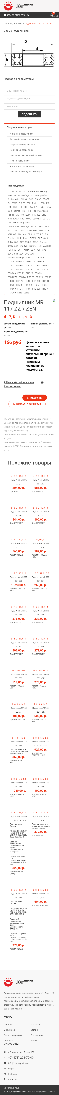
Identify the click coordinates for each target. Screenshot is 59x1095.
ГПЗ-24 (22, 277)
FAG (43, 203)
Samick (43, 242)
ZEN (21, 254)
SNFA (10, 242)
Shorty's (23, 246)
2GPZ (18, 191)
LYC (48, 219)
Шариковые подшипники (22, 144)
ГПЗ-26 (39, 277)
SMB (45, 238)
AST (24, 191)
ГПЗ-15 (36, 265)
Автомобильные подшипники (24, 139)
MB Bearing (18, 222)
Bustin (11, 199)
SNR (16, 242)
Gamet (16, 211)
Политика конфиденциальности (41, 1092)
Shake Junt (13, 246)
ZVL (27, 254)
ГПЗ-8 (28, 289)
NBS (47, 226)
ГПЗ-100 (20, 261)
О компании (9, 1030)
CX (9, 203)
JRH (10, 219)
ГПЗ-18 (19, 269)
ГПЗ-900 (12, 293)
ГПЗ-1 (41, 257)
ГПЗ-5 (36, 285)
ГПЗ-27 (47, 277)
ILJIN (27, 215)
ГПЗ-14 (28, 265)
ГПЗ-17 (11, 269)
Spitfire (32, 246)
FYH (36, 207)
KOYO (28, 219)
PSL (47, 234)
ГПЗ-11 (40, 261)
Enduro (35, 203)
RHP (19, 238)
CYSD (14, 203)
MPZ (27, 222)
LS (44, 219)
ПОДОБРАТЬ (29, 114)
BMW (10, 195)
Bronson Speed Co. (39, 195)
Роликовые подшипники (22, 150)
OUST (36, 234)
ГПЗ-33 (11, 285)
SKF (40, 238)
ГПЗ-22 (29, 273)
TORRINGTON (14, 250)
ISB (38, 215)
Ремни (34, 1040)
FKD (15, 207)
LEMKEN (37, 219)
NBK (41, 226)
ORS (30, 234)
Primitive (12, 238)
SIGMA (33, 238)
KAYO (15, 219)
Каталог (18, 23)
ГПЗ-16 (45, 265)
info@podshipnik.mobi (18, 1063)
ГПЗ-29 (19, 281)
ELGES (22, 203)
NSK (41, 230)
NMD (29, 230)
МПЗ (19, 293)
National (22, 234)
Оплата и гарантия (13, 1035)
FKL (20, 207)
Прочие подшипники (20, 161)
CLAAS (38, 199)
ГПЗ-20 (44, 269)
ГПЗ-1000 (30, 261)
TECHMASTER (44, 246)
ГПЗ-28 (11, 281)
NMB (23, 230)
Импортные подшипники (22, 166)
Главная (8, 23)
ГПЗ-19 (28, 269)
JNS (44, 215)
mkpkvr (11, 1068)
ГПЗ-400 (28, 285)
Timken (25, 250)
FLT (25, 207)
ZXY (32, 254)
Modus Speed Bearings (18, 226)
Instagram (13, 1074)
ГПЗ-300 (36, 281)
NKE (17, 230)
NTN (47, 230)
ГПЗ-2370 (12, 277)
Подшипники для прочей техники (26, 155)
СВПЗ (26, 293)
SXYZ (35, 242)
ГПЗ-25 (30, 277)
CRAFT (46, 199)
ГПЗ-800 (36, 289)
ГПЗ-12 (11, 265)
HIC (23, 211)
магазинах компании (38, 419)
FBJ (48, 203)
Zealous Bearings (16, 257)
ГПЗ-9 (45, 289)
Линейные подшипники (21, 134)
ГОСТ (34, 257)
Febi (42, 207)
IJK (17, 215)
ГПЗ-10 (11, 261)
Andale (31, 191)
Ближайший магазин (19, 382)
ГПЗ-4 (19, 285)
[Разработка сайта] (29, 1088)
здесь (6, 450)
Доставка (8, 1040)
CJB (31, 199)
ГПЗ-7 (20, 289)
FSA (31, 207)
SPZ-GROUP (25, 242)
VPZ (44, 250)
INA (34, 215)
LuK (9, 222)
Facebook (13, 1079)
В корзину (35, 398)
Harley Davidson (40, 211)
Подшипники (37, 1035)
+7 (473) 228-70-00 (21, 1057)
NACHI (34, 226)
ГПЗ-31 (45, 281)
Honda (11, 215)
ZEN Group (13, 254)
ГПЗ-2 (36, 269)
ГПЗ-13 (19, 265)
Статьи (34, 1030)
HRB (29, 211)
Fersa (48, 207)
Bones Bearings (21, 195)
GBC (10, 211)
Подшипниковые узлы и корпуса (26, 171)
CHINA (24, 199)
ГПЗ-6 (44, 285)
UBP (33, 250)
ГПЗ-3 (28, 281)
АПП (27, 257)
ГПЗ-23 (38, 273)
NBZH (10, 230)
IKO (22, 215)
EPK (29, 203)
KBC (22, 219)
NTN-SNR (12, 234)
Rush (25, 238)
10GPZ (11, 191)
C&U (17, 199)
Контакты (35, 1024)
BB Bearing (41, 191)
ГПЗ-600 (12, 289)
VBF (38, 250)
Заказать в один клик (28, 404)
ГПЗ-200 (12, 273)
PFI (41, 234)
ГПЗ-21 (20, 273)
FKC (9, 207)
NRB (35, 230)
